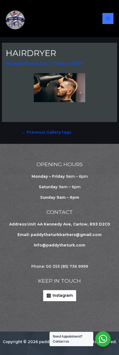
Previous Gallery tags (46, 132)
